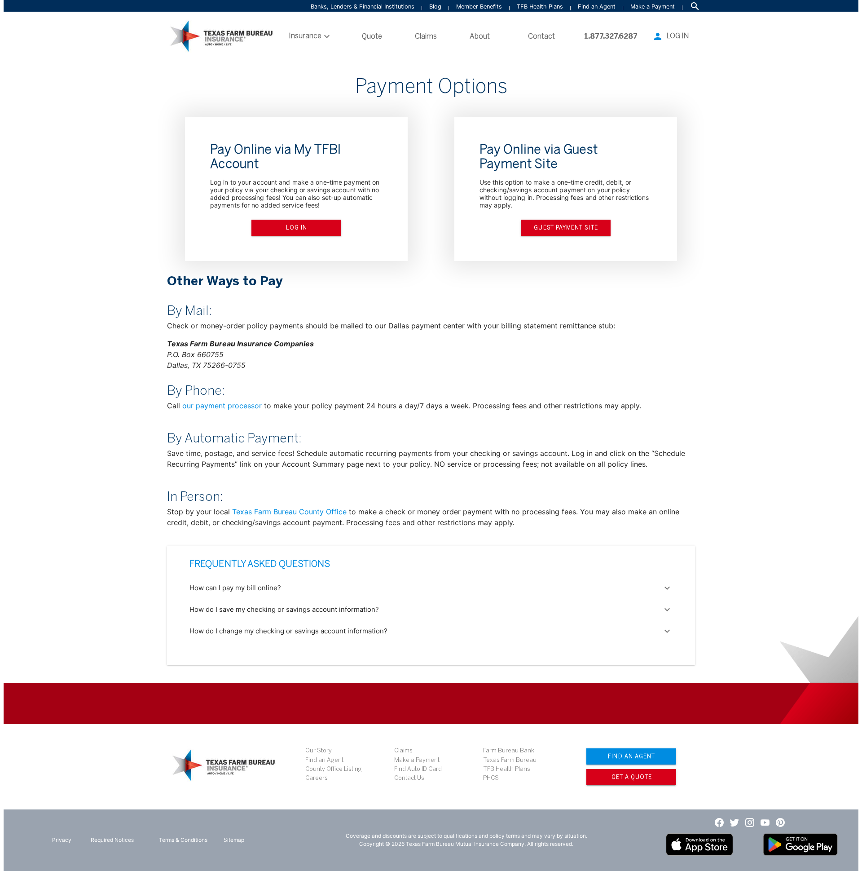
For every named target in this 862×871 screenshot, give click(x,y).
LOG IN (678, 35)
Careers (316, 777)
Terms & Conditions (183, 839)
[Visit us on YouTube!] (765, 821)
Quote (372, 36)
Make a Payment (652, 6)
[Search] (695, 6)
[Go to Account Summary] (657, 36)
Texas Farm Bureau (510, 759)
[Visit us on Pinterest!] (780, 821)
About (480, 36)
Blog (435, 6)
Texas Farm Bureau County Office (290, 511)
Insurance (305, 35)
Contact (541, 36)
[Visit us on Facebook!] (719, 821)
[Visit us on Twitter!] (734, 821)
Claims (426, 36)
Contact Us (409, 777)
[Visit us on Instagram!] (749, 821)
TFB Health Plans (540, 6)
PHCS (491, 777)
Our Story (318, 750)
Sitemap (234, 839)
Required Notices (112, 839)
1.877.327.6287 (611, 36)
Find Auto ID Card (418, 768)
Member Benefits (479, 6)
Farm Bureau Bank (508, 750)
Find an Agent (597, 6)
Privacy (61, 839)
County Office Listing (333, 768)
